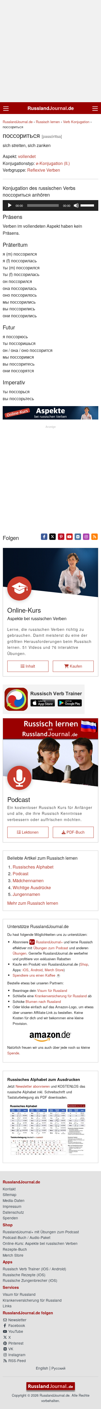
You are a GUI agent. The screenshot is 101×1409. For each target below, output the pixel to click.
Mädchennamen (28, 880)
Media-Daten (14, 1200)
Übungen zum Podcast (50, 947)
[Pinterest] (61, 536)
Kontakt (9, 1188)
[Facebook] (44, 536)
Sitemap (9, 1194)
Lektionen (30, 832)
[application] (50, 205)
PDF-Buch (75, 832)
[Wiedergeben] (9, 205)
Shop (84, 964)
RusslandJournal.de (18, 121)
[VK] (77, 536)
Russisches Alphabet (33, 867)
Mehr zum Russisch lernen (32, 903)
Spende (13, 1052)
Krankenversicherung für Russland (61, 995)
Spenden (10, 1217)
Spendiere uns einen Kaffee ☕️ (37, 975)
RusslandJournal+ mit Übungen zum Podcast (41, 1231)
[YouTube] (69, 536)
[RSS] (94, 536)
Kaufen (75, 666)
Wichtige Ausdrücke (32, 887)
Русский (58, 1368)
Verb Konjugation (76, 121)
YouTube (15, 1331)
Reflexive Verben (43, 170)
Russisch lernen (48, 121)
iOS (26, 969)
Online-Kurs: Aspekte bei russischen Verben (40, 1243)
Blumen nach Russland (43, 1001)
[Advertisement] (50, 51)
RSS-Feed (16, 1360)
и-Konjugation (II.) (53, 163)
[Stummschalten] (76, 205)
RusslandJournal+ (49, 941)
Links (7, 1305)
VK (10, 1348)
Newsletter (16, 1319)
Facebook (16, 1325)
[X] (52, 536)
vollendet (27, 156)
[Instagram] (86, 536)
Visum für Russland (52, 990)
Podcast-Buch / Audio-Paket (26, 1237)
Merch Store (54, 969)
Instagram (16, 1354)
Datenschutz (13, 1212)
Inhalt (30, 666)
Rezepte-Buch (15, 1249)
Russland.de (50, 108)
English (42, 1368)
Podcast (20, 873)
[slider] (88, 205)
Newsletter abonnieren (33, 1086)
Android (37, 969)
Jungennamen (26, 894)
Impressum (12, 1206)
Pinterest (15, 1343)
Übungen (19, 953)
